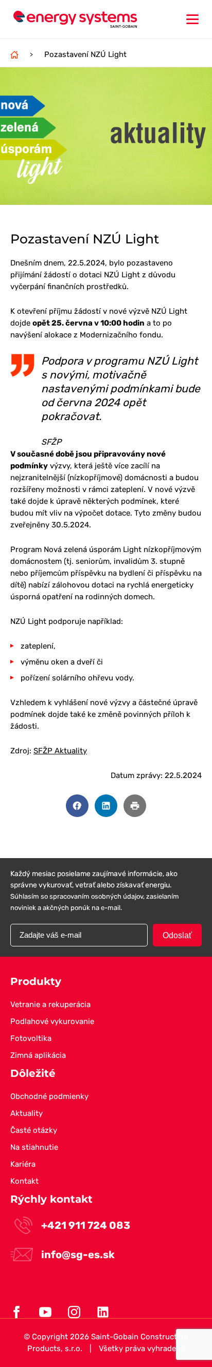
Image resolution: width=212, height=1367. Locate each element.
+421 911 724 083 (85, 1225)
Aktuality (26, 1113)
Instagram (74, 1312)
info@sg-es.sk (78, 1254)
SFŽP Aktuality (60, 750)
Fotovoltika (30, 1038)
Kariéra (23, 1164)
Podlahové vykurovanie (52, 1021)
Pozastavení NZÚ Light (85, 54)
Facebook (16, 1312)
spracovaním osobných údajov (96, 896)
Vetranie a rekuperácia (50, 1004)
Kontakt (24, 1181)
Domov (14, 54)
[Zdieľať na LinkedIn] (106, 805)
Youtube (45, 1312)
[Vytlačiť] (134, 805)
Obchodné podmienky (49, 1096)
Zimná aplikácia (38, 1055)
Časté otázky (33, 1130)
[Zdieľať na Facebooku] (77, 805)
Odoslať (177, 935)
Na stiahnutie (34, 1147)
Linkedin (103, 1312)
